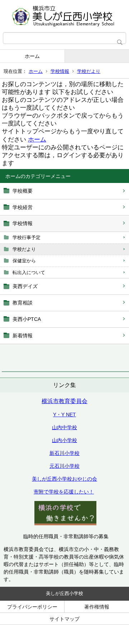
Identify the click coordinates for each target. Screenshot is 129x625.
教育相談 (23, 303)
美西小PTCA (27, 319)
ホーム (32, 56)
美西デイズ (25, 286)
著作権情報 (96, 607)
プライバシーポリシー (32, 607)
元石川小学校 (64, 466)
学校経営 (23, 207)
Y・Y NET (64, 414)
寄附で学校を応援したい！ (64, 492)
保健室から (24, 260)
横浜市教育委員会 (64, 401)
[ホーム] (64, 16)
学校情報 (60, 71)
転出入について (29, 272)
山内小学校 (64, 440)
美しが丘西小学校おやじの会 (64, 479)
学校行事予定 (26, 237)
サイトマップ (64, 619)
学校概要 (23, 191)
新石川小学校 (64, 453)
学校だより (88, 71)
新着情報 (23, 335)
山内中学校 (64, 427)
